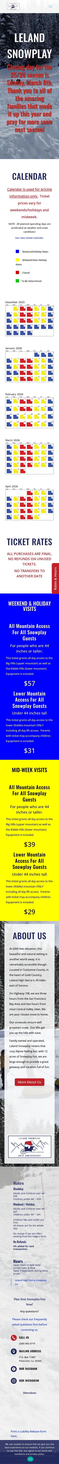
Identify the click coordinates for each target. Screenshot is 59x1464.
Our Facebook (28, 1369)
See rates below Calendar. (29, 237)
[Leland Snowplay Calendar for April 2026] (29, 522)
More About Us (29, 1082)
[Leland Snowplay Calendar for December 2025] (29, 338)
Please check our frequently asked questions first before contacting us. (29, 1324)
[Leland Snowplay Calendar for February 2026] (29, 430)
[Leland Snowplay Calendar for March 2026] (29, 476)
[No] (55, 1452)
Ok (30, 1459)
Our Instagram (29, 1381)
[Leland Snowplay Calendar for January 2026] (29, 384)
